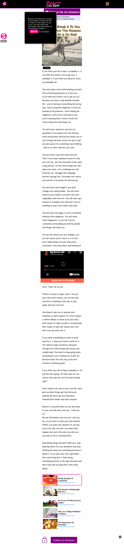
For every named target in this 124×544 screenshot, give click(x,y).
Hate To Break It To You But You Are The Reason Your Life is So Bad (62, 30)
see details (45, 31)
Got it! (34, 31)
